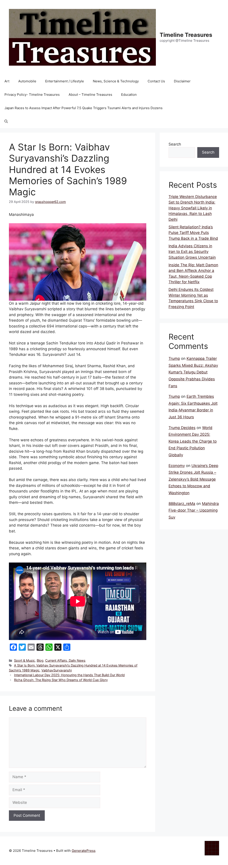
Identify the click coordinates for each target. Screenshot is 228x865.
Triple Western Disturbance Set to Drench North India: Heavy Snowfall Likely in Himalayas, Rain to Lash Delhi (193, 208)
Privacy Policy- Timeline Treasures (32, 94)
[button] (6, 121)
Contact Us (156, 81)
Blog (40, 660)
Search (175, 144)
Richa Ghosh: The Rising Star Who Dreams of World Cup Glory (61, 680)
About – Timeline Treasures (90, 94)
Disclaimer (182, 81)
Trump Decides (182, 427)
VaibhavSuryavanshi (56, 670)
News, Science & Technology (116, 81)
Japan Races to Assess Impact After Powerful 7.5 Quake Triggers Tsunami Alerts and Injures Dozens (83, 108)
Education (129, 94)
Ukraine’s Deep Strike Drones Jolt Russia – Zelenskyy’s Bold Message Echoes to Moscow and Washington (193, 479)
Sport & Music (24, 660)
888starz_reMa (182, 503)
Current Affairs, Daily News (65, 660)
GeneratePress (84, 850)
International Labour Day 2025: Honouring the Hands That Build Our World (69, 675)
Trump (174, 358)
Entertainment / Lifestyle (64, 81)
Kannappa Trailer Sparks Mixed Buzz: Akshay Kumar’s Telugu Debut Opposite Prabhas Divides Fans (193, 372)
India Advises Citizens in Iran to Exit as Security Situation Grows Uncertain (192, 252)
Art (6, 81)
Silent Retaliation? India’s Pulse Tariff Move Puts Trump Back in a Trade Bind (193, 233)
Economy (177, 465)
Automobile (27, 81)
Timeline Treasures (186, 34)
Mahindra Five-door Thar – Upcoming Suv (194, 510)
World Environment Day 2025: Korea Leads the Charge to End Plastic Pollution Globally (193, 441)
